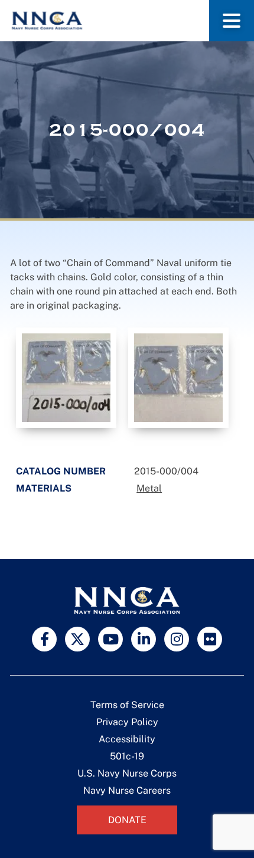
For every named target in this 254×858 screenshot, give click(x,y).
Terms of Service (127, 704)
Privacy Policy (127, 722)
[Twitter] (77, 639)
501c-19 (127, 756)
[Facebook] (44, 639)
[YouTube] (110, 639)
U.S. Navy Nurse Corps (127, 773)
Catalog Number (61, 471)
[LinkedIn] (143, 639)
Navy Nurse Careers (127, 790)
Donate (127, 820)
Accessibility (127, 739)
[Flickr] (209, 639)
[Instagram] (176, 639)
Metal (149, 488)
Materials (43, 488)
